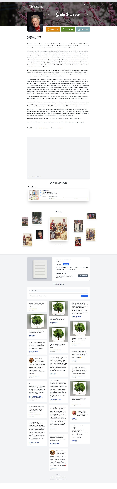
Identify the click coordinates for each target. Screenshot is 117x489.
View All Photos (58, 245)
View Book (59, 264)
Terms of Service (62, 477)
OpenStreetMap (60, 479)
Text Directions (51, 198)
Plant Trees (76, 198)
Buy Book (66, 264)
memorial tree (42, 128)
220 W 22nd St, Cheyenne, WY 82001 (49, 196)
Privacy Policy (55, 477)
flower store (60, 128)
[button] (34, 193)
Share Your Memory (83, 275)
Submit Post (84, 295)
